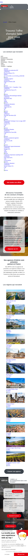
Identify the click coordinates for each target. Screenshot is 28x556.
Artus (1, 2)
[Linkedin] (12, 530)
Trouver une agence (11, 494)
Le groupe (21, 504)
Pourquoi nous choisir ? (18, 494)
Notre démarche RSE (16, 505)
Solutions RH (7, 504)
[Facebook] (8, 530)
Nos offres (6, 494)
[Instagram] (17, 530)
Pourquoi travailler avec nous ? (11, 506)
